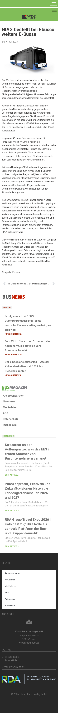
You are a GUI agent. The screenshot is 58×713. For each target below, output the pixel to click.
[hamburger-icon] (53, 3)
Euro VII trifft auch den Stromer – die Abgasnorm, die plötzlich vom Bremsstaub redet (27, 346)
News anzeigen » (13, 334)
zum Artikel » (12, 475)
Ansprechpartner (13, 395)
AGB (5, 413)
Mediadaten (10, 407)
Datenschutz (10, 419)
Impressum (10, 424)
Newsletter (10, 401)
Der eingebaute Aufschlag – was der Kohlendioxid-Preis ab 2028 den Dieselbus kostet (27, 366)
